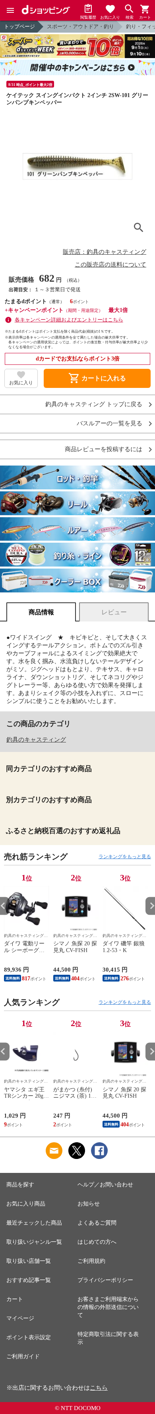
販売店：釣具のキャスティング (104, 252)
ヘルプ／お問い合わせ (105, 1185)
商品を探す (20, 1185)
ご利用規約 (91, 1261)
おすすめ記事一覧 (28, 1280)
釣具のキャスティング (36, 739)
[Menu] (10, 10)
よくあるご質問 (97, 1223)
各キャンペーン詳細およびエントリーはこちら (69, 320)
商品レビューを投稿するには (103, 449)
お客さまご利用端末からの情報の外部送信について (108, 1307)
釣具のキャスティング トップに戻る (93, 404)
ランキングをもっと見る (125, 856)
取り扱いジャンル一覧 (34, 1242)
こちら (99, 1388)
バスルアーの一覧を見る (109, 424)
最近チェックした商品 (34, 1223)
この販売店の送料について (110, 264)
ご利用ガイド (23, 1356)
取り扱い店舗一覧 (28, 1261)
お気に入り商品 (25, 1204)
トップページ (19, 26)
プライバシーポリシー (105, 1280)
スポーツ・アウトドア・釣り (80, 26)
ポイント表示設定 (28, 1337)
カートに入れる (97, 378)
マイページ (20, 1318)
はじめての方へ (97, 1242)
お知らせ (89, 1204)
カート (14, 1299)
